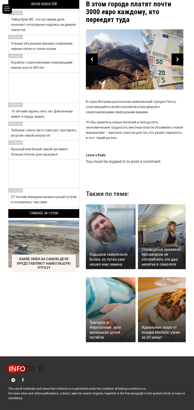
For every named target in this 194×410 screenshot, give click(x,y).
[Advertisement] (44, 87)
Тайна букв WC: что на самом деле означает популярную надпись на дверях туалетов (43, 24)
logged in (117, 161)
